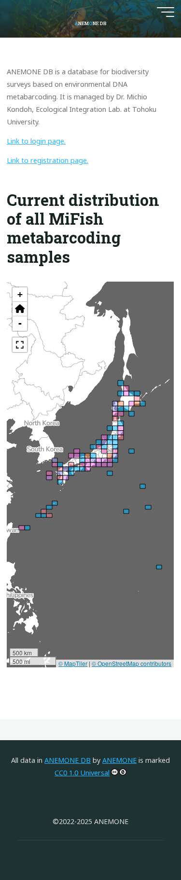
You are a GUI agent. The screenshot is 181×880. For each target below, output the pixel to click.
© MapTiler (73, 663)
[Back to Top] (143, 842)
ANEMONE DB (67, 760)
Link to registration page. (47, 160)
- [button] (20, 323)
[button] (20, 309)
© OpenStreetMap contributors (132, 663)
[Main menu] (165, 12)
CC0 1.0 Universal (82, 772)
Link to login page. (36, 141)
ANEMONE (119, 760)
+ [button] (20, 294)
